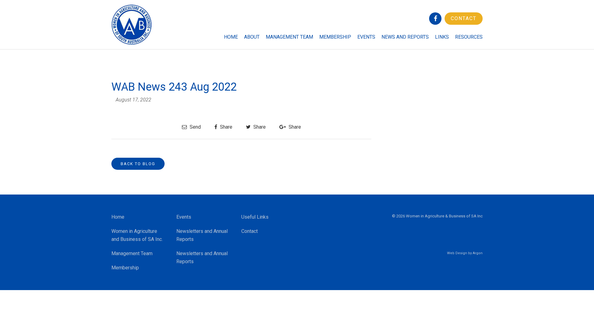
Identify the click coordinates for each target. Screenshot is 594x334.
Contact (463, 18)
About (252, 37)
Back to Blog (138, 163)
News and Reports (405, 37)
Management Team (289, 37)
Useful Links (255, 217)
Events (366, 37)
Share (225, 127)
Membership (335, 37)
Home (231, 37)
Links (442, 37)
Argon (478, 253)
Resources (469, 37)
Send (194, 127)
